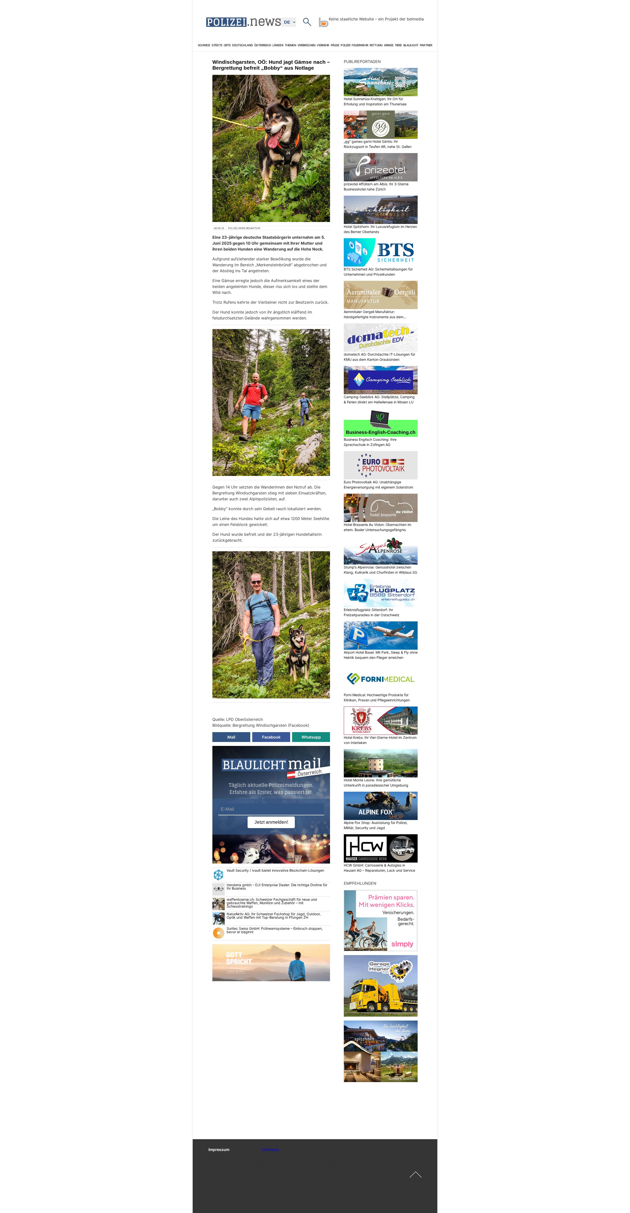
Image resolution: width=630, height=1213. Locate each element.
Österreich (262, 45)
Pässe (335, 45)
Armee (388, 45)
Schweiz (204, 45)
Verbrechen (306, 45)
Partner (426, 45)
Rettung (376, 45)
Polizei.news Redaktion (244, 228)
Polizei (345, 45)
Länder (277, 45)
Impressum (218, 1149)
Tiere (398, 45)
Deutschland (242, 45)
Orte (227, 45)
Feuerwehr (360, 45)
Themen (290, 45)
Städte (217, 45)
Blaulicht (410, 45)
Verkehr (323, 45)
